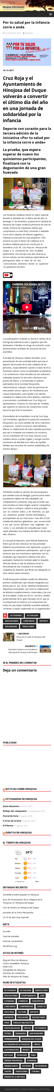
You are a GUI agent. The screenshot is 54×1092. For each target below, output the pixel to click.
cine (42, 995)
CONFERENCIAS (26, 1006)
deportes (9, 1017)
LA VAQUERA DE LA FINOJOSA (17, 1044)
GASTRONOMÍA (36, 1033)
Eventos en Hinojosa (18, 832)
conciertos (37, 1001)
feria (6, 1022)
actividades (16, 615)
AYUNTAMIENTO (28, 995)
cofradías (9, 1001)
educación (23, 1017)
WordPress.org (10, 946)
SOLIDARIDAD (11, 626)
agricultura (41, 990)
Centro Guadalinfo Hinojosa (16, 963)
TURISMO (35, 1071)
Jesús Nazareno (11, 806)
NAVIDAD (38, 1050)
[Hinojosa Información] (27, 9)
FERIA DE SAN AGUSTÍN (23, 1022)
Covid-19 (41, 1006)
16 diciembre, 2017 (13, 33)
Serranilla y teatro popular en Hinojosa (21, 894)
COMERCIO (23, 1001)
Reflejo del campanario (15, 811)
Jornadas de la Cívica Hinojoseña (18, 912)
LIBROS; (37, 1044)
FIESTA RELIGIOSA (12, 1028)
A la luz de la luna (12, 820)
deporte (44, 621)
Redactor (29, 33)
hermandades (11, 1039)
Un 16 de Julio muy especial (15, 917)
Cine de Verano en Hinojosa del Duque (21, 907)
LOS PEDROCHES (11, 1050)
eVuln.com (8, 966)
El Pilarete (8, 825)
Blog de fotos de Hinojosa (15, 960)
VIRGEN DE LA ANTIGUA (14, 1077)
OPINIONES (22, 1055)
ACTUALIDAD (32, 615)
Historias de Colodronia (14, 973)
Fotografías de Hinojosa (21, 799)
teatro (7, 1071)
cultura (22, 1012)
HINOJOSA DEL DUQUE (31, 1039)
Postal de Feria (10, 816)
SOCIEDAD (26, 1066)
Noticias (8, 1055)
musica (26, 1050)
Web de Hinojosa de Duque (16, 976)
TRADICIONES (28, 626)
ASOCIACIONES (11, 621)
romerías (31, 1060)
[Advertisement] (27, 766)
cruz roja (9, 1012)
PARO (33, 1055)
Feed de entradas (11, 936)
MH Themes (45, 1089)
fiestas (27, 1028)
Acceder (6, 931)
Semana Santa (11, 1066)
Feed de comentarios (13, 941)
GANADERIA (20, 1033)
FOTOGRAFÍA (40, 1028)
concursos (28, 621)
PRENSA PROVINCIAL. (13, 1060)
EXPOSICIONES (38, 1017)
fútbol (7, 1033)
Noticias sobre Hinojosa (21, 789)
